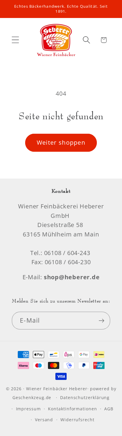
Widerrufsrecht (77, 419)
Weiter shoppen (61, 142)
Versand (44, 419)
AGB (108, 408)
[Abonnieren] (101, 321)
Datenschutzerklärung (85, 397)
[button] (15, 40)
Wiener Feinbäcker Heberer (56, 388)
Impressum (28, 408)
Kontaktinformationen (72, 408)
